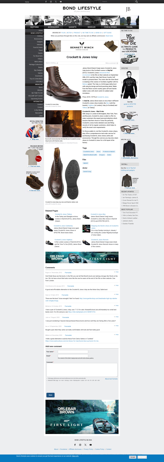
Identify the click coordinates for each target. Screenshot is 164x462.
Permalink (68, 273)
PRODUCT (77, 33)
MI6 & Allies (38, 62)
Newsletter (39, 113)
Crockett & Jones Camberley (63, 226)
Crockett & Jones (102, 97)
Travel (41, 50)
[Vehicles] (91, 28)
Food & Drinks (38, 47)
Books (40, 67)
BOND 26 (98, 33)
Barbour (85, 84)
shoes (98, 151)
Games (40, 73)
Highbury (91, 105)
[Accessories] (53, 28)
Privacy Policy (88, 449)
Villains (40, 59)
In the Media (38, 110)
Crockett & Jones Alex (98, 214)
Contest (40, 104)
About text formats (111, 379)
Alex (107, 103)
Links (41, 116)
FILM (63, 33)
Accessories (38, 39)
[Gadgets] (72, 28)
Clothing (40, 36)
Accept (133, 457)
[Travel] (129, 28)
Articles (40, 90)
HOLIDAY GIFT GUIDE (35, 96)
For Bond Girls (38, 56)
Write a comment (111, 63)
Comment (49, 362)
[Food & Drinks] (110, 28)
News (41, 87)
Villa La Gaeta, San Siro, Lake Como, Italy (136, 215)
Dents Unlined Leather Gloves (132, 218)
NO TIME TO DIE (37, 93)
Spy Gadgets (38, 70)
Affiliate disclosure (75, 449)
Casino (40, 53)
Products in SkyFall (109, 151)
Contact (40, 107)
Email (48, 356)
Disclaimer (63, 449)
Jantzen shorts (128, 221)
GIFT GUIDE (107, 33)
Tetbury (84, 108)
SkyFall (85, 163)
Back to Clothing (51, 63)
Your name (49, 351)
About (56, 449)
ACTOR (69, 33)
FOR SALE (39, 82)
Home (27, 2)
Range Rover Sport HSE (130, 203)
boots (109, 155)
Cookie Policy (99, 449)
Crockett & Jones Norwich (99, 240)
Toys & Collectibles (36, 79)
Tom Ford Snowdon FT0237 (132, 213)
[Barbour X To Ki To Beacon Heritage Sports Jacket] (130, 189)
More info (75, 456)
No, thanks (142, 457)
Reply (117, 272)
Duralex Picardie (128, 224)
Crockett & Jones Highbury (63, 240)
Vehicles (40, 44)
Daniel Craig (87, 171)
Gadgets (40, 42)
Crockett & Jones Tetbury (63, 214)
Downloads (39, 76)
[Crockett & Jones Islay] (63, 102)
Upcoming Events (37, 99)
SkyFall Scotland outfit (90, 155)
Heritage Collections (36, 64)
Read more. (109, 36)
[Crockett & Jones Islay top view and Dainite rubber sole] (63, 200)
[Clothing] (34, 28)
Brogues (102, 155)
